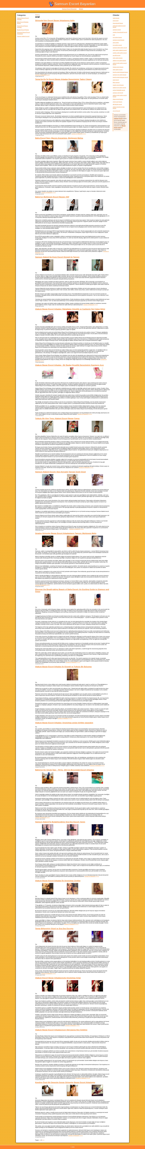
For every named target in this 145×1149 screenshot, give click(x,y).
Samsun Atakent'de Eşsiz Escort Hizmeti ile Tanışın (57, 257)
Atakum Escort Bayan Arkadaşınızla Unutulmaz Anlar (58, 978)
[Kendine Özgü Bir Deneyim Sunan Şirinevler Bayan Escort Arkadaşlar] (47, 1090)
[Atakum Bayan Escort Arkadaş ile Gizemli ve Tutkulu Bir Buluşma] (72, 675)
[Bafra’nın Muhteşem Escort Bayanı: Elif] (47, 205)
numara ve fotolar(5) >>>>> (42, 75)
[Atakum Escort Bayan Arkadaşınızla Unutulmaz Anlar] (47, 986)
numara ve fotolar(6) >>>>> (72, 1025)
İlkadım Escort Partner (23, 30)
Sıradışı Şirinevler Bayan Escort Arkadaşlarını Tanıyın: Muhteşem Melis (65, 533)
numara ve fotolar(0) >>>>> (97, 765)
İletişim (81, 9)
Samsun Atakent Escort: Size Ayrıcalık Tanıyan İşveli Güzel (60, 472)
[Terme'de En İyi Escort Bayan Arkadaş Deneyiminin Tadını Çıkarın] (47, 87)
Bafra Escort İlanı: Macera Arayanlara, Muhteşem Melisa (59, 138)
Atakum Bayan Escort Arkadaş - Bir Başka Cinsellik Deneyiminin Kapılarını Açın (69, 365)
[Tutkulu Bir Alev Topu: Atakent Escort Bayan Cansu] (47, 426)
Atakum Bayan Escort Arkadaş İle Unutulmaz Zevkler (57, 881)
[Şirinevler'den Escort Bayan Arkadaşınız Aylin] (47, 28)
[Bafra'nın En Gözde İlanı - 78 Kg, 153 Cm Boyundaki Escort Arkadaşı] (47, 778)
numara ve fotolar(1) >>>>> (65, 718)
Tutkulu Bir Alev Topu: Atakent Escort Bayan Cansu (57, 418)
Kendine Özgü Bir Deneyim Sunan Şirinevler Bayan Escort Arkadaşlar (65, 1082)
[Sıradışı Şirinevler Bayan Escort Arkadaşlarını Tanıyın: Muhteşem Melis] (47, 541)
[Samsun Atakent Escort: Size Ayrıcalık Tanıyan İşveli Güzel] (47, 480)
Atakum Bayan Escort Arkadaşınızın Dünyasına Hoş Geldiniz (61, 1030)
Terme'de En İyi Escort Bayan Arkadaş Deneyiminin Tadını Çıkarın (63, 79)
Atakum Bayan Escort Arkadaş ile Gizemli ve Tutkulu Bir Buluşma (63, 667)
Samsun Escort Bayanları (74, 4)
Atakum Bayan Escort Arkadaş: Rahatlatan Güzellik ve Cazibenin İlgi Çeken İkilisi (70, 309)
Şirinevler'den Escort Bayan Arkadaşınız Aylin (55, 20)
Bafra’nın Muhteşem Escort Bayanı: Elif (52, 197)
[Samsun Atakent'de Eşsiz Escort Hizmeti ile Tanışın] (47, 265)
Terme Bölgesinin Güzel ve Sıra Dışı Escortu (54, 929)
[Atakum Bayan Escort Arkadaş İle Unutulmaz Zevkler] (47, 889)
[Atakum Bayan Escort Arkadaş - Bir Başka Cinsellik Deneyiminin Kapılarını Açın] (47, 373)
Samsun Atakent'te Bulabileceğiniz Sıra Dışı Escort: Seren (60, 822)
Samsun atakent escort (23, 36)
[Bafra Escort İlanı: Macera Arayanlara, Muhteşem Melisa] (47, 146)
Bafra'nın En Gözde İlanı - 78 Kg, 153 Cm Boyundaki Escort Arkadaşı (64, 770)
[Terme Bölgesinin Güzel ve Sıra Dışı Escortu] (47, 937)
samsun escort (118, 118)
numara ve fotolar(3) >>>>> (90, 304)
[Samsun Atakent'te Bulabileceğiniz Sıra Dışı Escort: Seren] (47, 830)
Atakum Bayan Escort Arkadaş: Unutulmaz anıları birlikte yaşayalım (64, 723)
